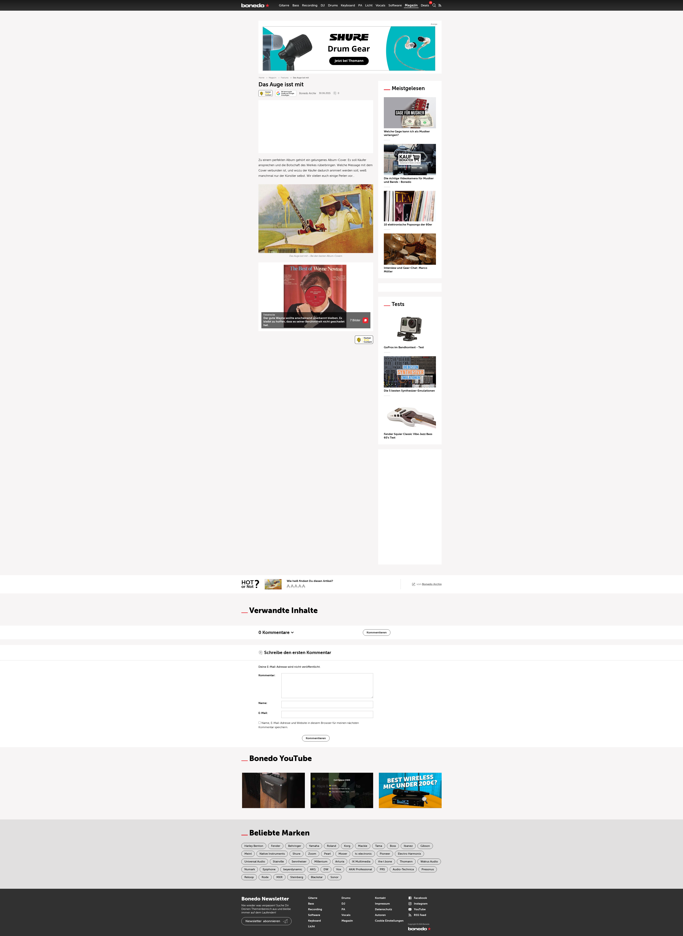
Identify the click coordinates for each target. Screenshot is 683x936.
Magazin (411, 5)
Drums (333, 5)
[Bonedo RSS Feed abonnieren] (440, 5)
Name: (262, 703)
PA (360, 5)
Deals (425, 5)
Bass (295, 5)
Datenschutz (383, 909)
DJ (323, 5)
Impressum (382, 903)
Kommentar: (266, 675)
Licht (368, 5)
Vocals (380, 5)
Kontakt (380, 898)
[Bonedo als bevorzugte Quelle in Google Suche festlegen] (285, 93)
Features (284, 78)
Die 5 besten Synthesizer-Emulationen (409, 390)
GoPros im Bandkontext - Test (404, 347)
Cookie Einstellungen (389, 920)
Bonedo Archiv (307, 93)
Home (261, 78)
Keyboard (348, 5)
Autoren (380, 915)
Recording (309, 5)
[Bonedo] (255, 5)
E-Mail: (263, 713)
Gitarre (284, 5)
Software (395, 5)
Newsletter (262, 921)
